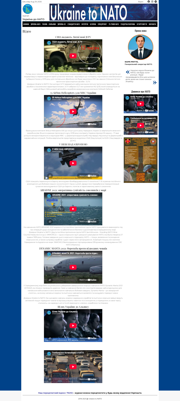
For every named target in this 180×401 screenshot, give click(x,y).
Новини (26, 24)
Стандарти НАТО (74, 24)
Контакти (152, 24)
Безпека (93, 24)
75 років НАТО (114, 24)
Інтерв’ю (85, 24)
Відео (140, 2)
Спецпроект (102, 24)
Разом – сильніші (49, 24)
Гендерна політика (128, 24)
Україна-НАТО (35, 24)
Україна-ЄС (62, 24)
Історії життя (142, 24)
